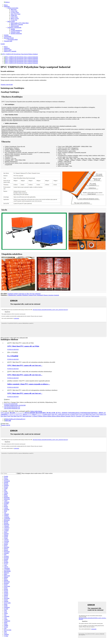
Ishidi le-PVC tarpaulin (17, 24)
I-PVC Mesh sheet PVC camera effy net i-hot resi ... (24, 365)
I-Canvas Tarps (15, 12)
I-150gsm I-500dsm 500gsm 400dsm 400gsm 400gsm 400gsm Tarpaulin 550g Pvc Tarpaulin (56, 416)
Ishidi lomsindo (15, 26)
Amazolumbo (7, 36)
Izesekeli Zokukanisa (16, 33)
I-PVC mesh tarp (86, 416)
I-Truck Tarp (14, 11)
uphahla (13, 29)
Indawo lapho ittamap (36, 411)
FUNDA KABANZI (13, 349)
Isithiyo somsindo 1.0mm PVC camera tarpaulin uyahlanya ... (28, 384)
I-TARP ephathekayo (16, 30)
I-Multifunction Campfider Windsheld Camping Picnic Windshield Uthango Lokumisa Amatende (33, 295)
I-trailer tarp (14, 15)
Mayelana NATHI (9, 38)
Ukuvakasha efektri (12, 39)
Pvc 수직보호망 (12, 356)
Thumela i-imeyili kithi (7, 84)
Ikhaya (6, 5)
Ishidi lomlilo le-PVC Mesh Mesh (20, 23)
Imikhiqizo (7, 6)
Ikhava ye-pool (15, 18)
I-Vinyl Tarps (14, 17)
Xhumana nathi (8, 41)
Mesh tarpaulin (95, 416)
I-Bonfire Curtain (15, 32)
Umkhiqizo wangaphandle (14, 27)
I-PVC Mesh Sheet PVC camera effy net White (23, 346)
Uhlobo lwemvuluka (12, 8)
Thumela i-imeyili (5, 425)
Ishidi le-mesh (11, 21)
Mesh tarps (13, 9)
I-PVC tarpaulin (5, 412)
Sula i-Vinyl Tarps (15, 14)
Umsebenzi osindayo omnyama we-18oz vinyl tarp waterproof (24, 293)
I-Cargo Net (14, 20)
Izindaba (6, 35)
